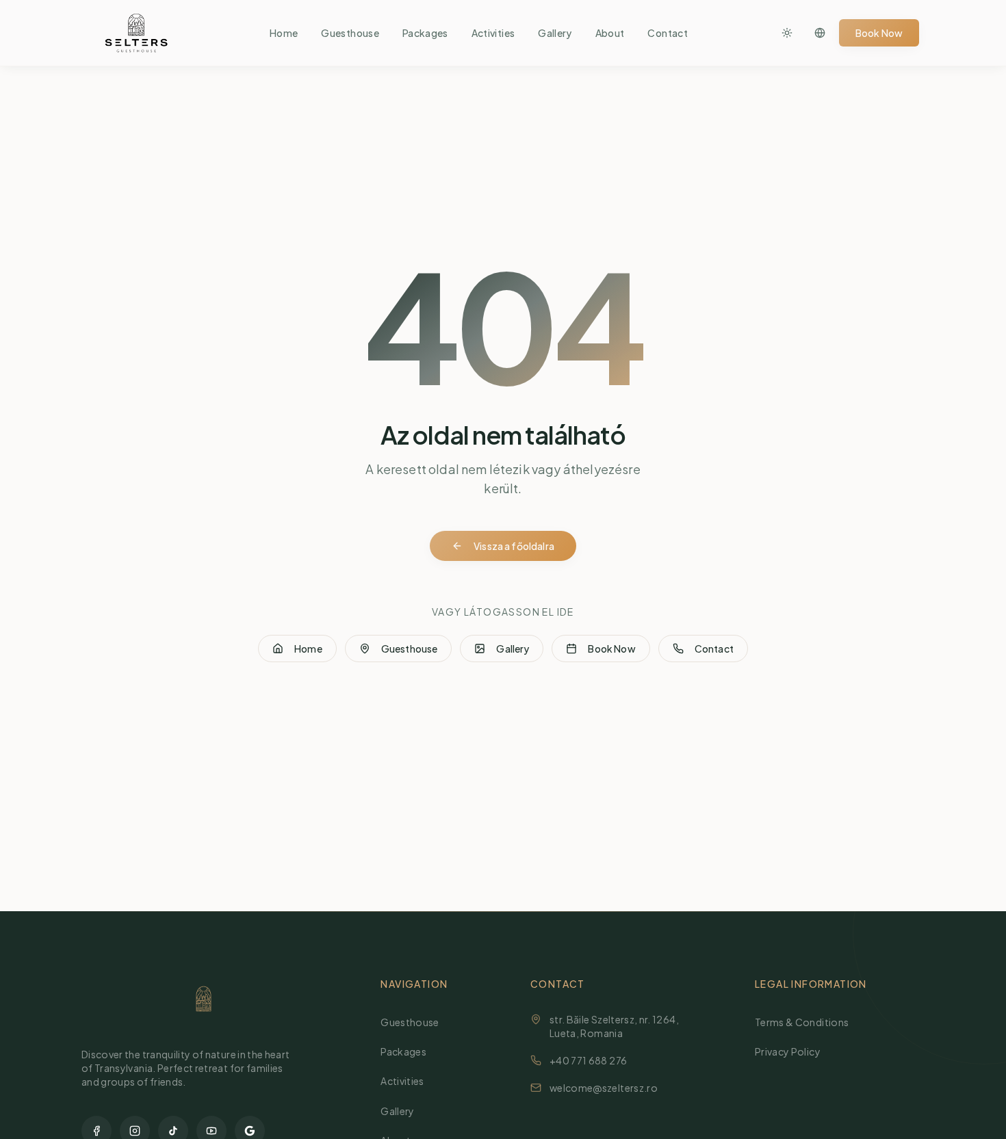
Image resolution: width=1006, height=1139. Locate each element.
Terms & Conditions (802, 1022)
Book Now (879, 33)
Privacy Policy (788, 1051)
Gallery (554, 33)
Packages (425, 33)
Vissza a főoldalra (514, 546)
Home (284, 33)
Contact (667, 33)
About (610, 33)
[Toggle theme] (787, 33)
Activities (493, 33)
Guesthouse (350, 33)
